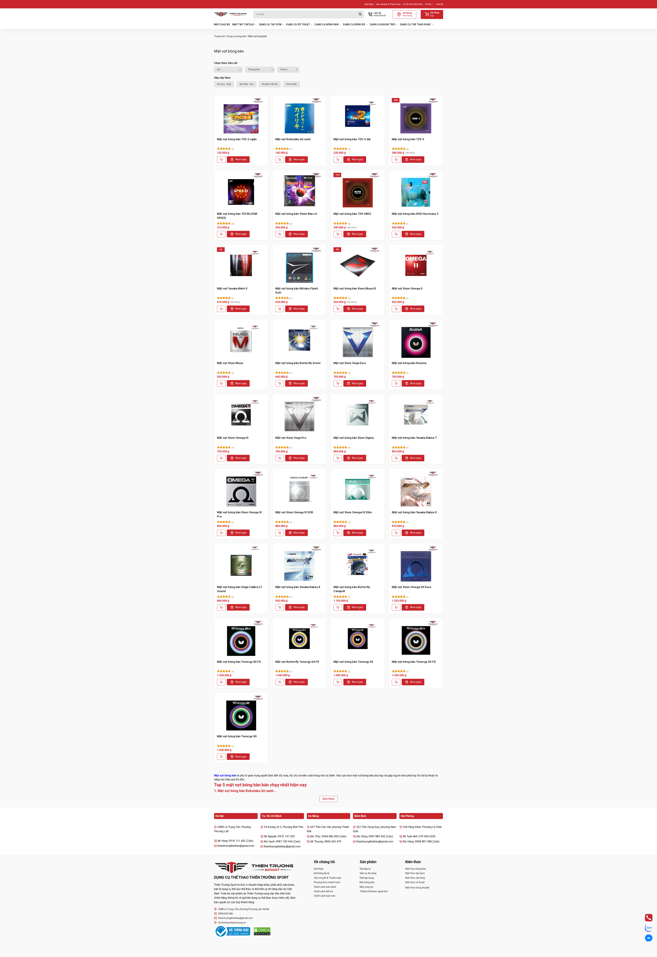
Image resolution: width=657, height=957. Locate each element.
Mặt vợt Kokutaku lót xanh (293, 139)
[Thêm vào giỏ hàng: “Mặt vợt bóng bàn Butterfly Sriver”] (279, 383)
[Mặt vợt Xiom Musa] (241, 340)
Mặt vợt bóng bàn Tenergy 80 (237, 736)
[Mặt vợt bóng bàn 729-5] (416, 116)
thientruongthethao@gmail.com (235, 918)
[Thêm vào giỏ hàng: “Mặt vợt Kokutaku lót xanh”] (279, 159)
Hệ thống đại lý (321, 873)
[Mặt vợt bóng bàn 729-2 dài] (357, 116)
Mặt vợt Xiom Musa (230, 363)
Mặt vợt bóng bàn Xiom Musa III (354, 288)
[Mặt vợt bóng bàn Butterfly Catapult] (357, 564)
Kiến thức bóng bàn (415, 868)
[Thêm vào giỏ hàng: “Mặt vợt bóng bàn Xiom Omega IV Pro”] (221, 533)
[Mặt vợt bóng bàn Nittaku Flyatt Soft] (299, 265)
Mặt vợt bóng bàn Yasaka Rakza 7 (414, 437)
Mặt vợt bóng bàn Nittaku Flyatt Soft (296, 290)
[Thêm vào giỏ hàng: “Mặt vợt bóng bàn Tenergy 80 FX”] (221, 682)
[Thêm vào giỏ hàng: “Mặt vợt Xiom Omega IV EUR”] (279, 533)
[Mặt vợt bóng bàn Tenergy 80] (241, 713)
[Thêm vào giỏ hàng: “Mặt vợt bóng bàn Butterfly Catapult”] (337, 607)
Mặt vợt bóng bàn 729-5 (408, 139)
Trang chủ (219, 36)
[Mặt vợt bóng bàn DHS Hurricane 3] (416, 191)
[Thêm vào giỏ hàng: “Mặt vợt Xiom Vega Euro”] (337, 383)
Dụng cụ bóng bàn (326, 24)
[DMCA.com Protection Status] (262, 931)
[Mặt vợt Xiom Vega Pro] (299, 415)
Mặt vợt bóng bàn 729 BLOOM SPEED (237, 216)
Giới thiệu (368, 4)
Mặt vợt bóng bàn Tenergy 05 (353, 661)
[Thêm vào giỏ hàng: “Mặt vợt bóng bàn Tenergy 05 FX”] (396, 682)
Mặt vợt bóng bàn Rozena (409, 363)
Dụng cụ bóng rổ (354, 24)
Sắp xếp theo (222, 77)
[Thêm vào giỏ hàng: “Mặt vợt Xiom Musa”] (221, 383)
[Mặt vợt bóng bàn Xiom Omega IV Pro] (241, 489)
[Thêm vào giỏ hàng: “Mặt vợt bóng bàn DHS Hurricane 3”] (396, 234)
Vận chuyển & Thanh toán (388, 4)
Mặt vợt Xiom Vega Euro (349, 363)
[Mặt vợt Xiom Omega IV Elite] (357, 489)
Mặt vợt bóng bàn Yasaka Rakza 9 (414, 512)
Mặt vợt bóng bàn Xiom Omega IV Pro (239, 514)
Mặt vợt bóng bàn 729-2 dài (351, 139)
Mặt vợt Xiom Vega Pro (290, 437)
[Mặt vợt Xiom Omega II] (416, 265)
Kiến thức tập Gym (415, 873)
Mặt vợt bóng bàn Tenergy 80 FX (239, 661)
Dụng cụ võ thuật (298, 24)
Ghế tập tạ (365, 868)
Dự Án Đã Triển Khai (412, 4)
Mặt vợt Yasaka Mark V (232, 288)
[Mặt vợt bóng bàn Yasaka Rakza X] (299, 564)
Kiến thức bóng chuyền (417, 887)
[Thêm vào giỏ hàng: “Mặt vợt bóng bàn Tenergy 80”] (221, 756)
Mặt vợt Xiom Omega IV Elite (352, 512)
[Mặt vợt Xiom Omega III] (241, 415)
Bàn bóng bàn (367, 882)
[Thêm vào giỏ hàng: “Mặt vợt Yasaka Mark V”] (221, 309)
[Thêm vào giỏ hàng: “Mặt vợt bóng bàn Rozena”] (396, 383)
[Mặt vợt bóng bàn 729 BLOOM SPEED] (241, 191)
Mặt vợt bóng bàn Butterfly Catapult (351, 589)
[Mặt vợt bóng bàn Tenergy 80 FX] (241, 639)
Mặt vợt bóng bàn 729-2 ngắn (237, 139)
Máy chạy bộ (222, 24)
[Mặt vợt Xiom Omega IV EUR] (299, 489)
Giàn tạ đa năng (368, 873)
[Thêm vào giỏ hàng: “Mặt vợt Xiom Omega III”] (221, 458)
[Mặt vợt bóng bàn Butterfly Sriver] (299, 340)
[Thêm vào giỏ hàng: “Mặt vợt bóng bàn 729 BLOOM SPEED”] (221, 234)
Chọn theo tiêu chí (225, 63)
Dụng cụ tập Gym (270, 24)
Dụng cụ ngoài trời (382, 24)
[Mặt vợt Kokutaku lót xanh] (299, 116)
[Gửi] (360, 14)
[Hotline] (645, 917)
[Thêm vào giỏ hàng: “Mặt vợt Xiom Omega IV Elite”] (337, 533)
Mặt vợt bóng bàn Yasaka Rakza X (297, 587)
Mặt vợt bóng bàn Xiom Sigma (353, 437)
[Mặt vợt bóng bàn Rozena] (416, 340)
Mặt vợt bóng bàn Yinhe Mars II (296, 213)
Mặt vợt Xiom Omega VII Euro (411, 587)
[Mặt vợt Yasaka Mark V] (241, 265)
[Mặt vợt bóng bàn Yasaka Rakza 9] (416, 489)
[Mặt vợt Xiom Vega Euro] (357, 340)
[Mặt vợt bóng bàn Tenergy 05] (357, 639)
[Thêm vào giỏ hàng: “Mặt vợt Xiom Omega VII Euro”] (396, 607)
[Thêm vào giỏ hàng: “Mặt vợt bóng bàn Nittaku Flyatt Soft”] (279, 309)
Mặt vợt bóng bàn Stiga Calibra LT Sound (239, 589)
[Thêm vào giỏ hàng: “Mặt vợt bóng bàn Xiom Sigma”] (337, 458)
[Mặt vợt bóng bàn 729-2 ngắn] (241, 116)
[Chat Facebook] (645, 938)
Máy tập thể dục (243, 24)
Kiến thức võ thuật (415, 882)
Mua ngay (241, 159)
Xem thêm (328, 798)
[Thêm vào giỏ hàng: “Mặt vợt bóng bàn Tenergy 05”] (337, 682)
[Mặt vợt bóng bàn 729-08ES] (357, 191)
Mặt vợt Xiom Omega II (407, 288)
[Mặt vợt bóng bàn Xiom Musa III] (357, 265)
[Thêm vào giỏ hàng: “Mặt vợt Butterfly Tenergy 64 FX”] (279, 682)
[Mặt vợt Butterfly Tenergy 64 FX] (299, 639)
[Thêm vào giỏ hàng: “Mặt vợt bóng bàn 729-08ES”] (337, 234)
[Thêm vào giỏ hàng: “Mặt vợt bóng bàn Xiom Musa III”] (337, 309)
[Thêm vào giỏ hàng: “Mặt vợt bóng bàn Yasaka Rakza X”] (279, 607)
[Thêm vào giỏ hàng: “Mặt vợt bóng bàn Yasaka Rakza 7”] (396, 458)
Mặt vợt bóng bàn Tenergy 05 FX (414, 661)
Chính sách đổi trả (323, 891)
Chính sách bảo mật (324, 895)
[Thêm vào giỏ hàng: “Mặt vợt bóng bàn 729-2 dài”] (337, 159)
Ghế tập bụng (367, 877)
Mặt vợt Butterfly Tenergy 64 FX (297, 661)
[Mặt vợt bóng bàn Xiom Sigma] (357, 415)
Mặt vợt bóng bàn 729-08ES (352, 213)
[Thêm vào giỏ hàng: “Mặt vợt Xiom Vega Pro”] (279, 458)
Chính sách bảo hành (325, 887)
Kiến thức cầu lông (415, 877)
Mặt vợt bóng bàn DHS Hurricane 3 (415, 213)
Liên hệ (439, 4)
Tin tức (428, 4)
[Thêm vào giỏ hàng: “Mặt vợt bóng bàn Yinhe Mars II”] (279, 234)
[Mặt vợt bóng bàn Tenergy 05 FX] (416, 639)
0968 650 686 (225, 913)
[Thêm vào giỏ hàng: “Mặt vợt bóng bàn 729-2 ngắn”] (221, 159)
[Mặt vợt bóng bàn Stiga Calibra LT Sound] (241, 564)
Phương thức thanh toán (327, 882)
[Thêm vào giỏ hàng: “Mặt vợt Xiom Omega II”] (396, 309)
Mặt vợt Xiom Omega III (232, 437)
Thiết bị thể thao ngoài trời (374, 891)
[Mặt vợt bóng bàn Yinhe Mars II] (299, 191)
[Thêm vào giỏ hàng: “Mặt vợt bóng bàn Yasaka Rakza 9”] (396, 533)
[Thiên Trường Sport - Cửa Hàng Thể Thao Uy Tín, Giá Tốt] (231, 14)
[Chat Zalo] (645, 928)
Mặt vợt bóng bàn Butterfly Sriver (298, 363)
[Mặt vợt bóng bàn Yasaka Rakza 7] (416, 415)
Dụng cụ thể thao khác (415, 24)
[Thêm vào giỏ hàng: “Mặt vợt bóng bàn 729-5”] (396, 159)
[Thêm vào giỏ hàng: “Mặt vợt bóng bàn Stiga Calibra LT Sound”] (221, 607)
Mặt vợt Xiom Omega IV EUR (294, 512)
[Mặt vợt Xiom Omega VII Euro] (416, 564)
